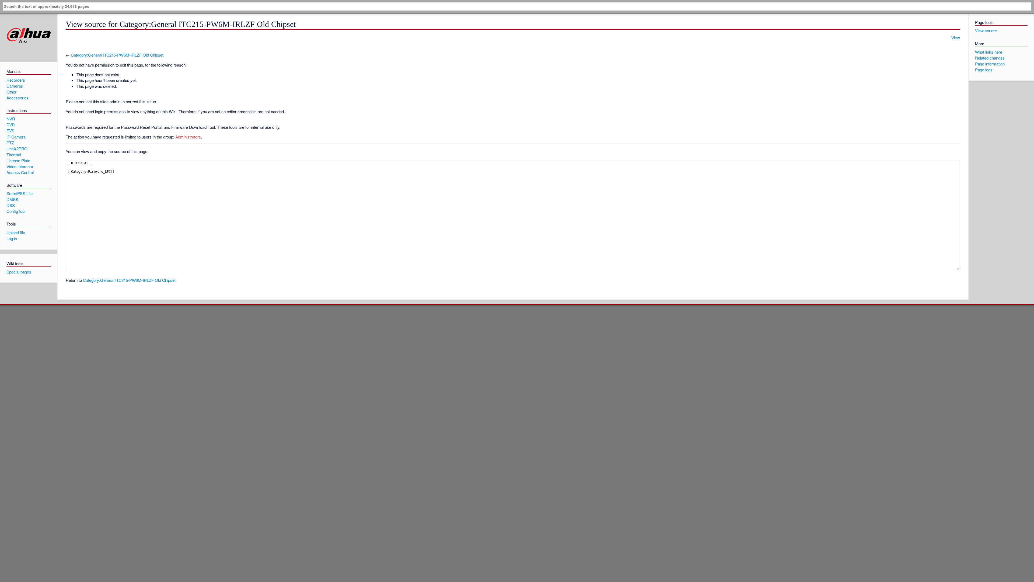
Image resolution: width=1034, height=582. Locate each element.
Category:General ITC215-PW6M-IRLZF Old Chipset (117, 55)
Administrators (188, 137)
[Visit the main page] (28, 35)
